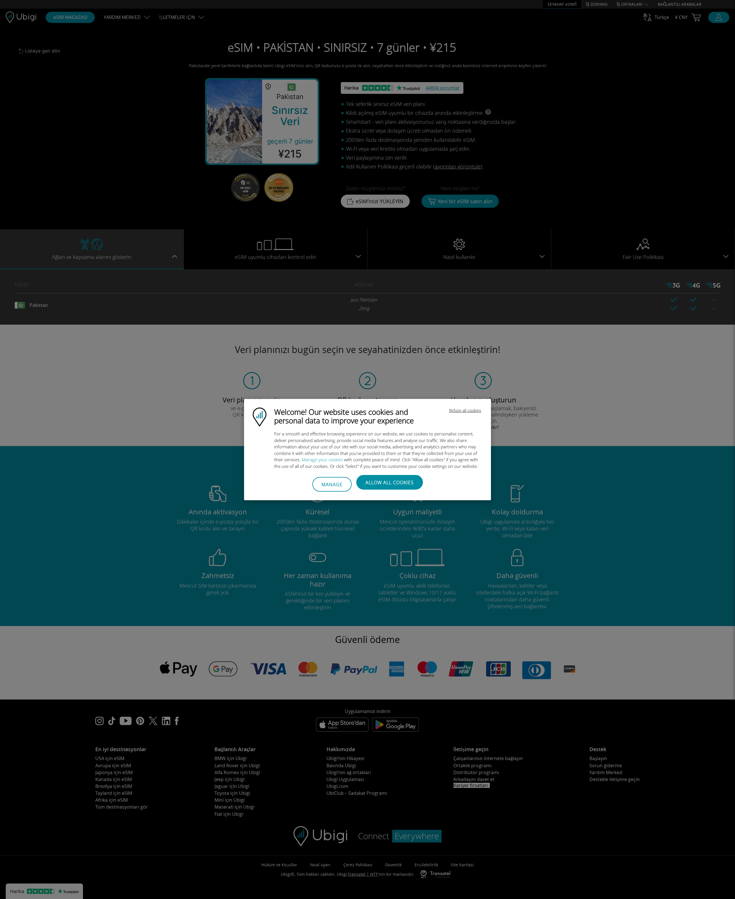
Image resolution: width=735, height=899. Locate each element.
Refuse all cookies (465, 410)
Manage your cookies (322, 459)
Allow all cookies (389, 482)
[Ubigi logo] (259, 416)
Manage (332, 484)
